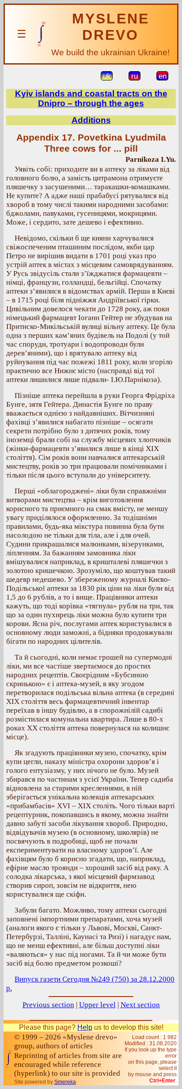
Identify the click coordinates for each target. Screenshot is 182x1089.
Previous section (48, 1005)
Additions (91, 120)
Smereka (65, 1082)
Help (84, 1027)
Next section (140, 1005)
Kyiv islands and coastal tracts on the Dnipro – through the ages (91, 98)
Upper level (97, 1005)
